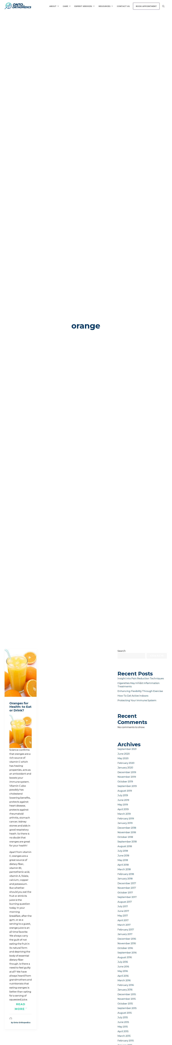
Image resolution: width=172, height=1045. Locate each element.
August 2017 (125, 901)
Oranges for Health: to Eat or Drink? (20, 706)
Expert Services (83, 6)
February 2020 (126, 763)
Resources (104, 6)
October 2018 (125, 837)
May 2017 (123, 915)
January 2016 (125, 989)
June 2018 (123, 855)
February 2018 (126, 874)
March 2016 (124, 980)
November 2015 (127, 999)
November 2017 (127, 888)
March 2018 (124, 869)
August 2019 (125, 790)
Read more (20, 1007)
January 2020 (125, 767)
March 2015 (124, 1036)
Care (65, 6)
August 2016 (125, 957)
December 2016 (127, 938)
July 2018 (123, 850)
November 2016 (127, 943)
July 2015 (123, 1017)
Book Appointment (146, 6)
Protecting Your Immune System (137, 700)
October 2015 (125, 1003)
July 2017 (123, 906)
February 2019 (126, 818)
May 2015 (123, 1026)
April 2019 (123, 809)
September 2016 (127, 952)
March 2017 (124, 925)
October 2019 (125, 781)
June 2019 (123, 800)
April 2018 (123, 864)
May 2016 (123, 971)
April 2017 (123, 920)
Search (122, 651)
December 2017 (127, 883)
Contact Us (123, 6)
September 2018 (127, 841)
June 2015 (123, 1022)
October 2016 (125, 948)
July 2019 (123, 795)
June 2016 (123, 966)
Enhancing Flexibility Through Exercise (140, 691)
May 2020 (123, 758)
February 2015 (126, 1040)
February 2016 (126, 985)
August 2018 (125, 846)
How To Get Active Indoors (133, 695)
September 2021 (127, 749)
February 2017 (126, 929)
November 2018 (127, 832)
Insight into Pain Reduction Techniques (141, 678)
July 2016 (123, 962)
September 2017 (127, 897)
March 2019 (124, 813)
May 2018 (123, 860)
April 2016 (123, 975)
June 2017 (123, 911)
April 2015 (123, 1031)
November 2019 (127, 776)
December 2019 (127, 772)
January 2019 (125, 823)
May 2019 (123, 804)
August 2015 (125, 1012)
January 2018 (125, 878)
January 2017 (125, 934)
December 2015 (127, 994)
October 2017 (125, 892)
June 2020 (124, 753)
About (52, 6)
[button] (21, 673)
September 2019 (127, 786)
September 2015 (127, 1008)
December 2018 (127, 827)
